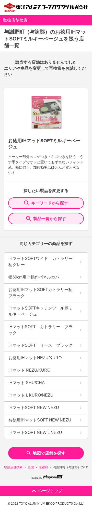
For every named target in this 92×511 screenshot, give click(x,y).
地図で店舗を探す (49, 453)
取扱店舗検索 (13, 467)
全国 (31, 467)
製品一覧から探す (49, 218)
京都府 (43, 467)
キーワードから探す (49, 203)
